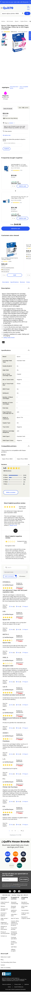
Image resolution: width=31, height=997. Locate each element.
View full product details (14, 87)
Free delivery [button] (6, 271)
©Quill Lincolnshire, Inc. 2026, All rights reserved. (13, 979)
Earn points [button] (23, 107)
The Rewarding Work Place (8, 962)
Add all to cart (15, 228)
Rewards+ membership (14, 903)
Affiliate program (13, 950)
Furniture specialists (14, 938)
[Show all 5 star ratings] (15, 475)
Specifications (14, 282)
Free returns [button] (8, 131)
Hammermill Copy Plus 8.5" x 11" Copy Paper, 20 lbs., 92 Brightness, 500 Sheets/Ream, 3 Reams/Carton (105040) (19, 197)
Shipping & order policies (4, 923)
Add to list (7, 135)
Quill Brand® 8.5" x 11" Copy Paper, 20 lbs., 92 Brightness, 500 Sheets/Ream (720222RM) (19, 165)
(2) (24, 482)
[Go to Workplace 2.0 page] (19, 866)
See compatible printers (8, 267)
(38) (24, 477)
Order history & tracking (5, 903)
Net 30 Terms (15, 918)
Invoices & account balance (3, 914)
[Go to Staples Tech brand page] (23, 860)
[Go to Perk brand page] (8, 860)
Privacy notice (17, 984)
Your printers (24, 910)
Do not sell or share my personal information (15, 989)
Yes (12, 606)
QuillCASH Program (14, 911)
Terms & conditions (6, 984)
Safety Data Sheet (9, 337)
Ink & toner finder (24, 907)
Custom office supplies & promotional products (15, 923)
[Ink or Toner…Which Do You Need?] (4, 342)
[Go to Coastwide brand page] (15, 854)
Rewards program (13, 907)
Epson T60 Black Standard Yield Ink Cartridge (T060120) (9, 258)
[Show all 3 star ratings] (15, 479)
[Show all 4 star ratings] (15, 477)
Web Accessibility (5, 967)
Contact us (4, 936)
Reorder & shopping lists (25, 903)
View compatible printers (24, 87)
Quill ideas (14, 946)
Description (5, 282)
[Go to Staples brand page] (15, 860)
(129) (24, 475)
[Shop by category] (2, 8)
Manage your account (4, 909)
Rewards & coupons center (25, 917)
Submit (6, 148)
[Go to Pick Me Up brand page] (23, 854)
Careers (3, 965)
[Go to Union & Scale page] (12, 866)
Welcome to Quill (5, 957)
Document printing (14, 928)
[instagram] (10, 891)
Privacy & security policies (5, 932)
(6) (24, 484)
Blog (2, 959)
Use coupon (24, 879)
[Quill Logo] (8, 8)
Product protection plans (14, 943)
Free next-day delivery (11, 118)
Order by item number (25, 913)
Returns (3, 906)
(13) (24, 479)
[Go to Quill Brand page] (8, 854)
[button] (30, 2)
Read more (13, 525)
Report (26, 606)
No (18, 606)
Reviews (22, 282)
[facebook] (19, 891)
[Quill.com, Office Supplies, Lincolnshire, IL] (6, 974)
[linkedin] (14, 891)
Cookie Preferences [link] (18, 986)
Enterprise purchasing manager (14, 933)
